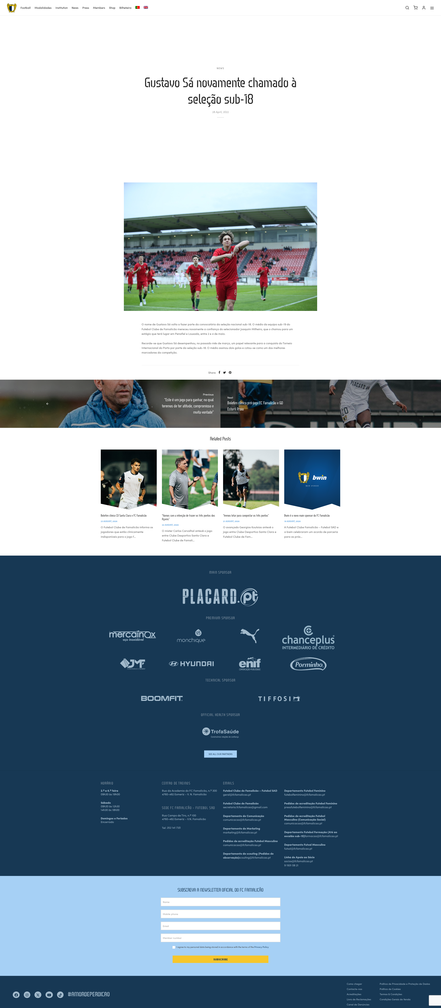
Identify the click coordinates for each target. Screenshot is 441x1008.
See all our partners (220, 754)
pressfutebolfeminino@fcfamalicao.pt (308, 807)
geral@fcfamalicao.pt (237, 794)
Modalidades (43, 7)
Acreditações (354, 994)
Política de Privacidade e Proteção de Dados (405, 983)
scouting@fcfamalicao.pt (255, 857)
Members (99, 7)
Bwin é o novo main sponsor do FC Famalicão (307, 515)
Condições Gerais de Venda (395, 999)
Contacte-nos (354, 989)
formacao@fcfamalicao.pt (321, 836)
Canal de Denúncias (358, 1004)
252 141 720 (174, 827)
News (75, 7)
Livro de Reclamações (359, 999)
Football (25, 7)
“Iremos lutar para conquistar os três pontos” (246, 515)
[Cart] (415, 8)
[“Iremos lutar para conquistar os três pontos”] (251, 479)
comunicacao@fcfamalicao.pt (242, 819)
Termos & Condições (391, 994)
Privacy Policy (261, 947)
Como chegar (354, 983)
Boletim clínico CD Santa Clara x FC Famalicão (124, 515)
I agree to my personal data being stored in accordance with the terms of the (222, 947)
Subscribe (220, 959)
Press (85, 7)
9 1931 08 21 (291, 865)
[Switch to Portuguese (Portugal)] (137, 8)
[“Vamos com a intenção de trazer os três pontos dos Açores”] (190, 479)
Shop (112, 7)
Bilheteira (125, 7)
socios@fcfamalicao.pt (298, 861)
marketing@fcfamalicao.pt (240, 832)
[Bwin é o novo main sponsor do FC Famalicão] (312, 479)
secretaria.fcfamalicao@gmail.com (245, 807)
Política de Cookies (390, 989)
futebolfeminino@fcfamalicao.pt (304, 794)
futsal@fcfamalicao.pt (298, 848)
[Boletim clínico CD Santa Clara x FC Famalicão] (129, 479)
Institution (61, 7)
